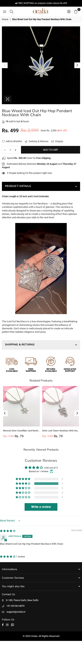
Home (5, 19)
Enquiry (59, 141)
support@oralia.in (15, 611)
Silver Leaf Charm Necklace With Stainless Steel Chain (60, 430)
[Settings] (68, 11)
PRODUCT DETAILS (18, 186)
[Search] (11, 11)
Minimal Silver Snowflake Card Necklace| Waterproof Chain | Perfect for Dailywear (21, 430)
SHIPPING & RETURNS (20, 344)
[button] (23, 483)
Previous (5, 65)
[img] (7, 531)
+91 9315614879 (15, 605)
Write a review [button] (41, 507)
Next (77, 65)
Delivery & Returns (38, 141)
